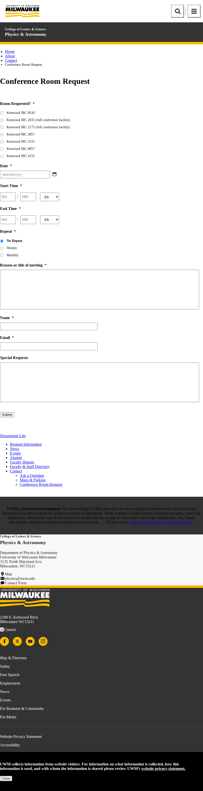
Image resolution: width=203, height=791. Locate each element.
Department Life (13, 436)
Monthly (13, 255)
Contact (11, 60)
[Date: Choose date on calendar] (54, 174)
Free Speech (9, 675)
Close (6, 778)
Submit (7, 415)
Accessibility (10, 745)
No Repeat (14, 241)
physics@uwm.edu (20, 578)
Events (15, 453)
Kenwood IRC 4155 (21, 156)
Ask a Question (32, 475)
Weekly (12, 248)
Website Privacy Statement (21, 736)
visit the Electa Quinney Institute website (161, 522)
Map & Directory (13, 658)
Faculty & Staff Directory (30, 466)
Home (10, 51)
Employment (10, 683)
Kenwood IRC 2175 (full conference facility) (38, 127)
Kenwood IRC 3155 (21, 141)
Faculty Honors (22, 462)
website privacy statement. (163, 768)
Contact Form (15, 583)
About (10, 56)
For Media (8, 717)
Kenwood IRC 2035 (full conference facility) (38, 120)
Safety (5, 666)
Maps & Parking (33, 480)
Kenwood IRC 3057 (21, 134)
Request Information (26, 444)
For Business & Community (22, 708)
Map (8, 574)
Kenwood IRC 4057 (21, 149)
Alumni (16, 458)
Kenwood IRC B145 (21, 113)
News (14, 449)
